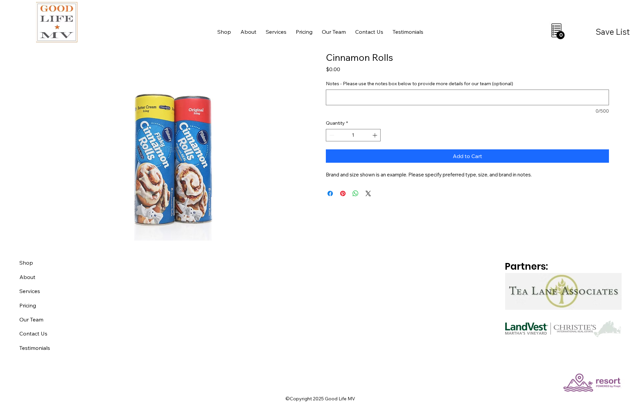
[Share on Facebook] (330, 193)
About (27, 277)
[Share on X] (368, 193)
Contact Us (33, 333)
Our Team (31, 319)
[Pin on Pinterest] (343, 193)
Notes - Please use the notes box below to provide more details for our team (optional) (419, 84)
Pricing (27, 305)
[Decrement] (331, 135)
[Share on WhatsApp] (356, 193)
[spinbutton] (353, 135)
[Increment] (375, 135)
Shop (26, 262)
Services (29, 291)
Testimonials (34, 348)
